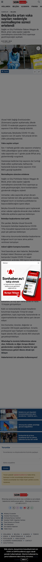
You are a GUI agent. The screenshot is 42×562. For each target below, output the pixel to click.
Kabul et (24, 559)
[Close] (38, 263)
